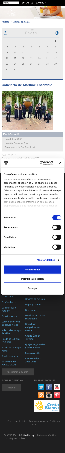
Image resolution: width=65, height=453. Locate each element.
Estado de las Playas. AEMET (12, 349)
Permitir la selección (32, 278)
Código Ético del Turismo (33, 337)
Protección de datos (17, 421)
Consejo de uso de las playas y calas (11, 323)
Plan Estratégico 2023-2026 (33, 360)
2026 (32, 30)
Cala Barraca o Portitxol (9, 309)
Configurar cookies (38, 421)
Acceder (12, 387)
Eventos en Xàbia (21, 21)
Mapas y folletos (33, 304)
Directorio (30, 310)
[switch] (56, 227)
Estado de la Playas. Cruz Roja (11, 340)
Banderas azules (10, 356)
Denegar (32, 288)
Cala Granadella (9, 316)
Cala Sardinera (9, 302)
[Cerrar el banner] (60, 163)
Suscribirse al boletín (17, 371)
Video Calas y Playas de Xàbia (11, 332)
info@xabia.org (26, 435)
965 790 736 (10, 435)
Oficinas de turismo (35, 298)
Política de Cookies (46, 435)
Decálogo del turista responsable (35, 317)
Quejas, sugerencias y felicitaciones (35, 346)
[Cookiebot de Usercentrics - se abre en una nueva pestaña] (40, 163)
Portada (5, 21)
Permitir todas (32, 269)
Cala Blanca (7, 296)
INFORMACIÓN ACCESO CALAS (9, 363)
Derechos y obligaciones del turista (33, 327)
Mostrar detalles (46, 260)
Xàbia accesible (32, 353)
